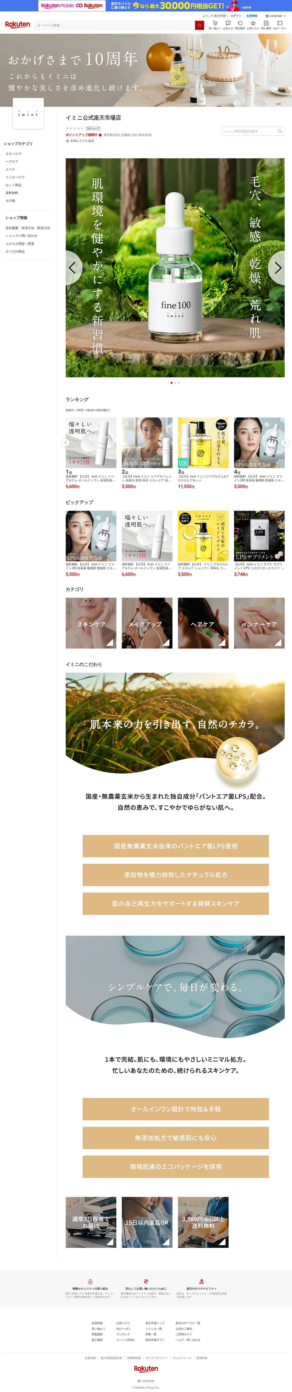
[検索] (199, 25)
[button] (276, 16)
